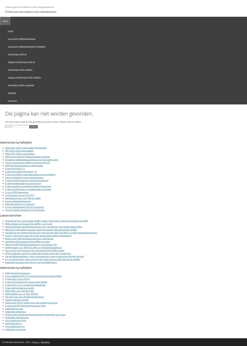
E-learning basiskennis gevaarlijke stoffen (26, 282)
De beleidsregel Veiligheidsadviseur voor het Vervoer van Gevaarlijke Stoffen (43, 226)
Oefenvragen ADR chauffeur (20, 69)
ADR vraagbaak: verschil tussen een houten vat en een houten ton (38, 253)
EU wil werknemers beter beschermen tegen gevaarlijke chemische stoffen (42, 259)
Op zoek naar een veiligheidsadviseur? (24, 296)
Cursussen (12, 100)
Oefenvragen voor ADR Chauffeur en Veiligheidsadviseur (33, 247)
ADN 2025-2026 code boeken (20, 153)
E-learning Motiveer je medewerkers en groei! (28, 189)
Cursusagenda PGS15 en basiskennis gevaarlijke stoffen (33, 276)
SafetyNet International (17, 317)
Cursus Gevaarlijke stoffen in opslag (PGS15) (27, 162)
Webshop (12, 93)
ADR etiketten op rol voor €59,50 (21, 293)
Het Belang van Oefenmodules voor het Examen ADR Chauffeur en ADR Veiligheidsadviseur (51, 232)
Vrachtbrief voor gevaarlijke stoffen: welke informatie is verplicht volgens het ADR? (46, 220)
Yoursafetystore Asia (15, 320)
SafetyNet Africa (13, 323)
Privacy (35, 342)
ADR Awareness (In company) (20, 204)
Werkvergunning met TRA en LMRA (23, 198)
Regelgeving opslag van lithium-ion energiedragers (31, 262)
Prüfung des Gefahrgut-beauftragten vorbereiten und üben (35, 314)
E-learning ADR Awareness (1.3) (21, 171)
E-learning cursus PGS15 (17, 279)
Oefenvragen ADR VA (17, 54)
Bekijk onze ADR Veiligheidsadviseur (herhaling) (29, 238)
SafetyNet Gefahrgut (15, 311)
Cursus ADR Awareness (16, 192)
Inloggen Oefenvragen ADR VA (21, 62)
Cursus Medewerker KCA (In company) (24, 207)
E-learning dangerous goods (19, 288)
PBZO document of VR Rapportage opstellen (27, 156)
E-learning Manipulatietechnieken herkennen (28, 186)
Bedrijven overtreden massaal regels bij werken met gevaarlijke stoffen (41, 229)
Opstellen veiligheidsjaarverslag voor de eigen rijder (31, 159)
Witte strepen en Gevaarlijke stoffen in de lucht (28, 223)
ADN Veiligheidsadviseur (17, 273)
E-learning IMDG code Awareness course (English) (30, 174)
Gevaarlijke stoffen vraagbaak (21, 85)
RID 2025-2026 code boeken (19, 150)
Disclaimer (45, 342)
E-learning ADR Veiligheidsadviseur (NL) (25, 305)
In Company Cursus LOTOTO (19, 195)
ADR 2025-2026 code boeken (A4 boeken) (26, 147)
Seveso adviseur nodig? (17, 299)
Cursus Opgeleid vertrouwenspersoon (24, 177)
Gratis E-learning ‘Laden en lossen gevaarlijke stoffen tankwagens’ (38, 235)
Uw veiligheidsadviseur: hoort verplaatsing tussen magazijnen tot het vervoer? (44, 256)
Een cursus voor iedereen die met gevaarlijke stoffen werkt (34, 250)
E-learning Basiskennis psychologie (23, 183)
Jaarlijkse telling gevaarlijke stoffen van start (27, 241)
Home (10, 31)
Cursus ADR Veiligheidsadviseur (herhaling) (26, 46)
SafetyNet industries (15, 329)
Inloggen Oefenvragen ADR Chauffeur (24, 77)
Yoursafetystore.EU (15, 326)
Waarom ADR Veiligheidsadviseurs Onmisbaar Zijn (31, 244)
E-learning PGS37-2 (15, 168)
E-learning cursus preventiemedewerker (25, 285)
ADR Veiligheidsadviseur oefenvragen (24, 165)
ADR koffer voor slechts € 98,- (19, 290)
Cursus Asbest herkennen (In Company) (25, 210)
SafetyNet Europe (14, 308)
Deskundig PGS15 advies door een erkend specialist (31, 302)
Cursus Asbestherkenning (18, 201)
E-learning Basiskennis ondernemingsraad (26, 180)
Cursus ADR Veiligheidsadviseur (22, 38)
